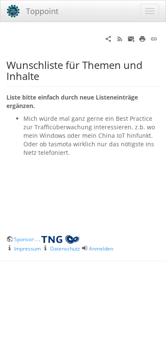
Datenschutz (65, 248)
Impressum (27, 248)
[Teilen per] (108, 38)
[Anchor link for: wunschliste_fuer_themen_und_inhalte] (44, 75)
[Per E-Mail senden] (131, 38)
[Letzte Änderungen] (119, 38)
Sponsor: (25, 239)
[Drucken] (142, 38)
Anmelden (101, 248)
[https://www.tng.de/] (60, 239)
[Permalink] (153, 38)
